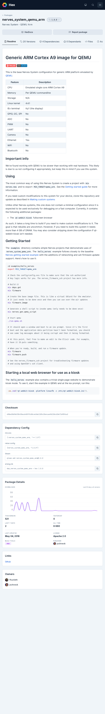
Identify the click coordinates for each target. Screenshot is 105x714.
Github (8, 561)
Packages (8, 15)
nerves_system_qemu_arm (23, 20)
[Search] (93, 5)
